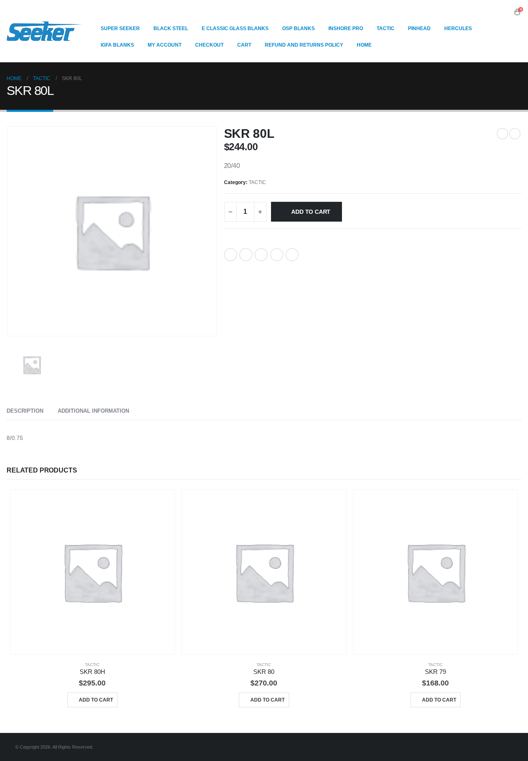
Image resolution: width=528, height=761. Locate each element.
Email (292, 254)
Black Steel (170, 28)
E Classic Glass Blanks (235, 28)
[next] (515, 133)
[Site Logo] (44, 31)
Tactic (385, 28)
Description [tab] (25, 411)
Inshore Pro (345, 28)
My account (165, 45)
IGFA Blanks (117, 45)
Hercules (458, 28)
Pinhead (419, 28)
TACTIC (257, 182)
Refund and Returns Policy (304, 45)
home (364, 45)
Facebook (230, 254)
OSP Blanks (298, 28)
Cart (244, 45)
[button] (504, 12)
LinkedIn (261, 254)
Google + (276, 254)
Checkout (209, 45)
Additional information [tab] (93, 411)
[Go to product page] (92, 572)
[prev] (502, 133)
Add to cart (310, 211)
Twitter (245, 254)
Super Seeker (120, 28)
